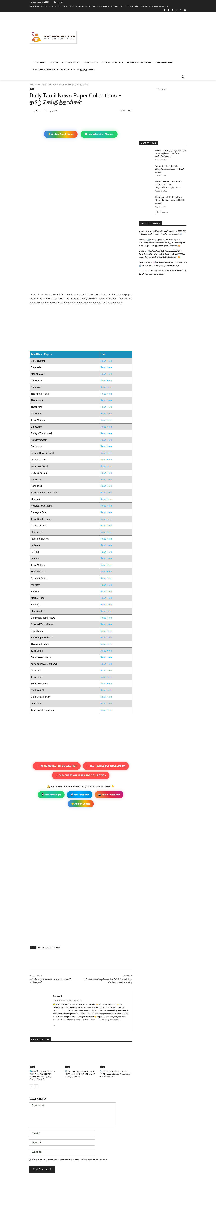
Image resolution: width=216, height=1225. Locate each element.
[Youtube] (184, 10)
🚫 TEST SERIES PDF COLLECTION (106, 765)
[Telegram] (172, 10)
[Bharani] (31, 110)
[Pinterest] (64, 118)
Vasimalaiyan (145, 231)
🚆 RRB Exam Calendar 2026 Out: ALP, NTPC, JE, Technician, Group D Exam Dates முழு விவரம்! (80, 1074)
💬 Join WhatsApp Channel (99, 134)
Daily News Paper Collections (49, 947)
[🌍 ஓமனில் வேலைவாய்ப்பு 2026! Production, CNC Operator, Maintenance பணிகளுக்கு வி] (46, 1057)
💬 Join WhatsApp (51, 794)
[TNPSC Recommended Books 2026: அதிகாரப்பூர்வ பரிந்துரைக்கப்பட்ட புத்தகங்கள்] (146, 185)
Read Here (106, 361)
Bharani (39, 111)
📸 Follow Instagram (109, 794)
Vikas (141, 239)
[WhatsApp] (180, 10)
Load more (161, 212)
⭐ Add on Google (80, 803)
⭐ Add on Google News (60, 134)
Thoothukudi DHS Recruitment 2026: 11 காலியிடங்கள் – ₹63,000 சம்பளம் (169, 200)
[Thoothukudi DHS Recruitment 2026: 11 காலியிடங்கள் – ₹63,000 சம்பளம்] (146, 201)
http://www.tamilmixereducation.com (67, 1000)
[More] (77, 118)
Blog (38, 84)
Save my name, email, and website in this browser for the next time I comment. (70, 1159)
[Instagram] (168, 10)
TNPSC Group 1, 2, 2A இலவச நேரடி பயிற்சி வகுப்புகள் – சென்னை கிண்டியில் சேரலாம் (170, 153)
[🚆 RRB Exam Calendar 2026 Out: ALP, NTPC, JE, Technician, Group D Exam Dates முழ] (81, 1057)
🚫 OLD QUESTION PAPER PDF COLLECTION (80, 775)
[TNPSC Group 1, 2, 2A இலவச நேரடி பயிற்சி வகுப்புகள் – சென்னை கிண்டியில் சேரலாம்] (146, 154)
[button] (182, 76)
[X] (176, 10)
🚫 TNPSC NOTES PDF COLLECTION (56, 765)
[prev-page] (31, 1086)
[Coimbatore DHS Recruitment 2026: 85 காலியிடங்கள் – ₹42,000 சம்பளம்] (146, 170)
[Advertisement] (131, 37)
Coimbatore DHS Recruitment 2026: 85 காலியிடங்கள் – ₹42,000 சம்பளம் (169, 169)
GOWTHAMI (144, 262)
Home (32, 84)
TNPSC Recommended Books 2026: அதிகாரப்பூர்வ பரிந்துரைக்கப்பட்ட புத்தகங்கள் (168, 184)
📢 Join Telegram (79, 794)
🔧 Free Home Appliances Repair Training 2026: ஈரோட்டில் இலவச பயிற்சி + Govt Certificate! (115, 1074)
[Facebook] (164, 10)
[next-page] (36, 1086)
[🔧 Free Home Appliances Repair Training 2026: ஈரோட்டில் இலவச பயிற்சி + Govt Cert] (116, 1057)
